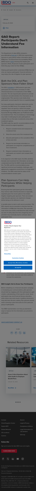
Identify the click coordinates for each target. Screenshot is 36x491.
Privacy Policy (7, 254)
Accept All (18, 267)
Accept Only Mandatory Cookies (18, 263)
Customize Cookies (18, 258)
